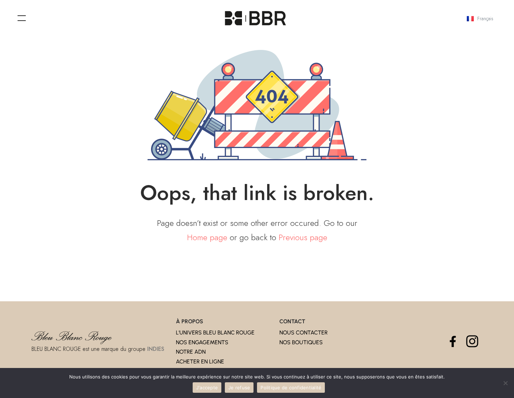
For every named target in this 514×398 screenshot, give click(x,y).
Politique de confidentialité (290, 387)
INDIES (155, 349)
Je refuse (239, 387)
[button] (21, 18)
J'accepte (207, 387)
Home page (207, 237)
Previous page (303, 237)
